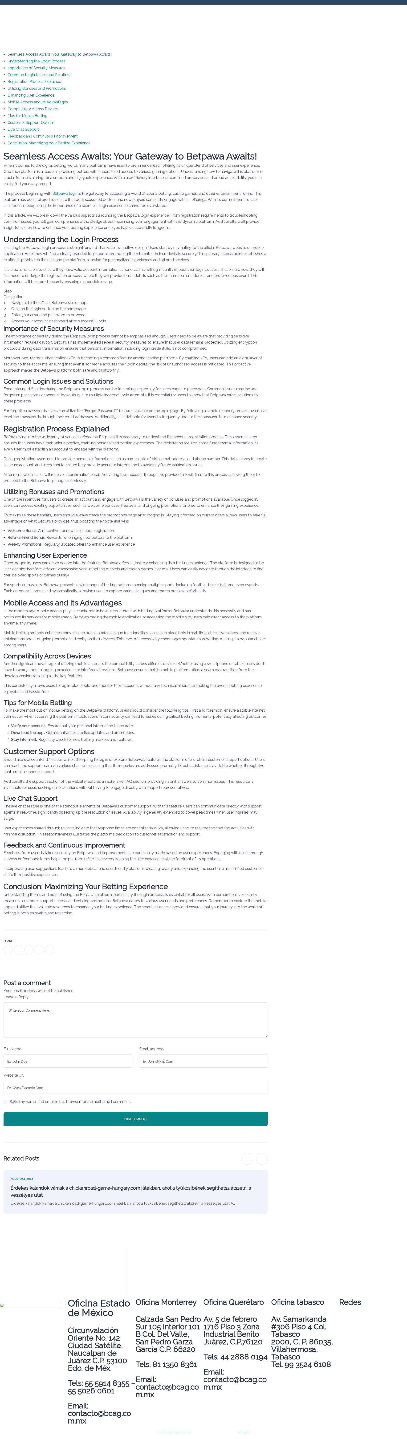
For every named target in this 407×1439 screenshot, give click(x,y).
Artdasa (243, 1432)
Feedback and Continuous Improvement (43, 136)
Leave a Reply (16, 997)
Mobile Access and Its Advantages (38, 102)
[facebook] (8, 949)
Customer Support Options (31, 122)
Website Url (14, 1075)
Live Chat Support (23, 129)
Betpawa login (64, 193)
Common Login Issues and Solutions (39, 75)
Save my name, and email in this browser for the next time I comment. (70, 1101)
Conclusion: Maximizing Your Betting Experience (49, 143)
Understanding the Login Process (36, 61)
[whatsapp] (29, 949)
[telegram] (39, 949)
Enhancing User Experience (31, 95)
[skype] (49, 949)
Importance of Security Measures (36, 68)
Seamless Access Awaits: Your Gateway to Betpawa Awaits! (60, 54)
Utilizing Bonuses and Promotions (37, 88)
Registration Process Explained (34, 81)
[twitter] (18, 949)
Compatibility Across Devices (33, 109)
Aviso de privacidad (174, 1432)
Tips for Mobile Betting (27, 115)
